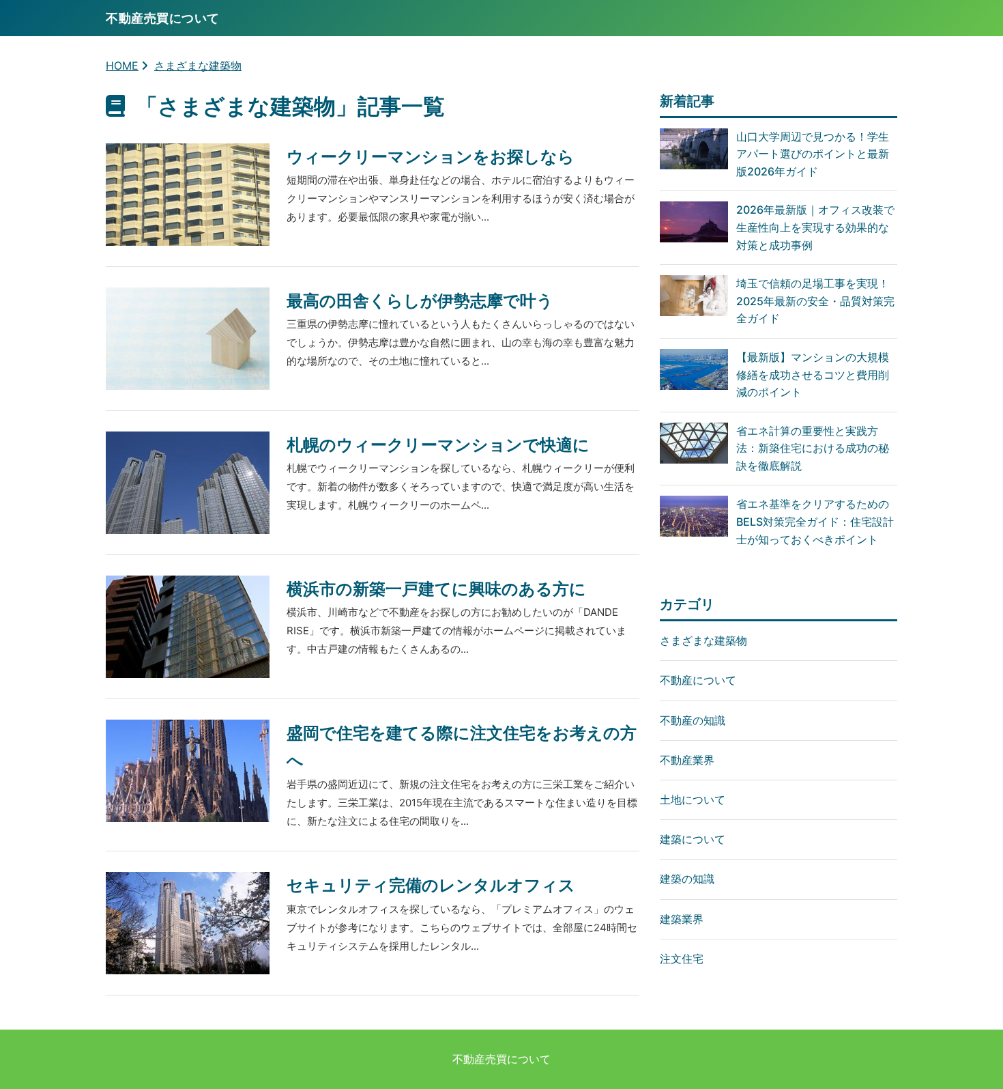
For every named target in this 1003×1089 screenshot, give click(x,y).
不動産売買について (501, 1059)
